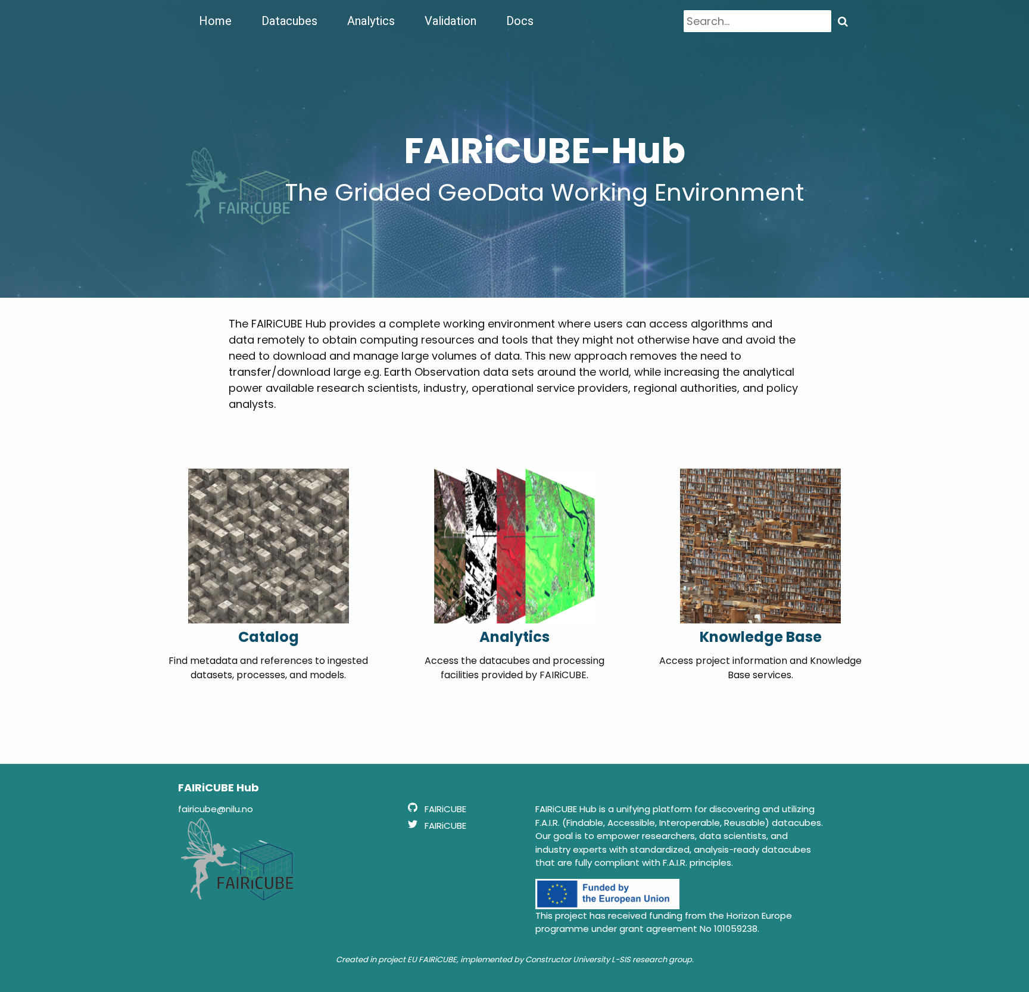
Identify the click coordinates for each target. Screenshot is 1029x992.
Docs (520, 21)
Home (215, 21)
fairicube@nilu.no (215, 809)
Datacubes (289, 21)
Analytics (371, 21)
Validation (450, 21)
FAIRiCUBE (438, 959)
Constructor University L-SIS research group (608, 959)
